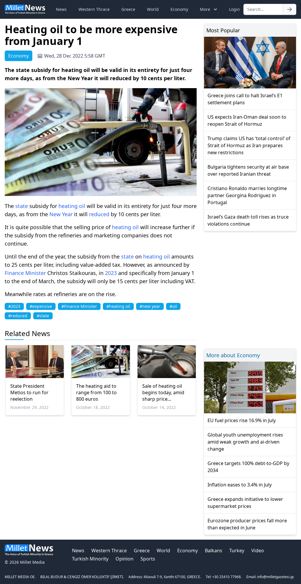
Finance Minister (25, 272)
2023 (111, 272)
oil (82, 205)
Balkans (213, 550)
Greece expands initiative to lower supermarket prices (245, 502)
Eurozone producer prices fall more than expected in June (247, 524)
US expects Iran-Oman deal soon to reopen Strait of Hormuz (247, 120)
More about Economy (233, 355)
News (61, 9)
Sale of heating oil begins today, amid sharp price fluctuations (163, 392)
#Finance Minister (79, 306)
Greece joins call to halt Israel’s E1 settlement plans (245, 99)
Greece (128, 9)
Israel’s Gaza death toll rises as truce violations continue (248, 220)
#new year (150, 306)
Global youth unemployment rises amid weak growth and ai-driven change (245, 442)
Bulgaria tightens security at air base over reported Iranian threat (248, 170)
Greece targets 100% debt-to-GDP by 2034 (248, 467)
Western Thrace (94, 9)
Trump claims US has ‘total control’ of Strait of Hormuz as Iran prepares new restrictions (249, 145)
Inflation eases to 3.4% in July (240, 484)
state (21, 205)
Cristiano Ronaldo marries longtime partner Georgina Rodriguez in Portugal (247, 195)
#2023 (14, 306)
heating (68, 205)
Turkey (236, 550)
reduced (99, 214)
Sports (148, 559)
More (205, 9)
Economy (179, 9)
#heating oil (118, 306)
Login (234, 9)
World (153, 9)
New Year (61, 214)
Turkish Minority (90, 559)
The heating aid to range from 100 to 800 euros (96, 392)
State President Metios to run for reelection (29, 392)
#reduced (17, 315)
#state (43, 315)
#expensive (41, 306)
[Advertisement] (250, 289)
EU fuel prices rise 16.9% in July (242, 420)
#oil (173, 306)
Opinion (124, 559)
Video (257, 550)
